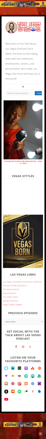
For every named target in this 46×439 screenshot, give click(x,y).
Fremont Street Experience (15, 285)
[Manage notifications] (40, 434)
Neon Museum (9, 293)
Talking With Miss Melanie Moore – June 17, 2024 (23, 162)
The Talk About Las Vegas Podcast (23, 27)
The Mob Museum (11, 289)
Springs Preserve (10, 300)
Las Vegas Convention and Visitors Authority (22, 281)
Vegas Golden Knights (12, 304)
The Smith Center (10, 297)
